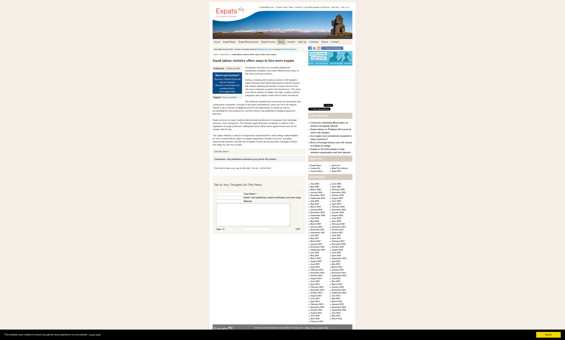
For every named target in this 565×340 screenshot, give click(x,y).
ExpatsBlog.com (267, 7)
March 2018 (315, 224)
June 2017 (336, 235)
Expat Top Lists (266, 49)
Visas (224, 97)
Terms (313, 328)
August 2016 (337, 250)
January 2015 (338, 270)
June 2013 (315, 298)
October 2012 (316, 310)
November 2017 (317, 230)
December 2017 (339, 227)
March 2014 (337, 284)
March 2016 (315, 258)
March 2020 (315, 189)
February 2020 (338, 189)
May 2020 (314, 187)
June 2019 (336, 201)
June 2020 (336, 184)
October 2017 (338, 230)
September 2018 (317, 215)
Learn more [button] (95, 334)
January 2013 (338, 304)
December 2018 (339, 210)
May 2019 (314, 204)
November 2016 (317, 247)
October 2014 (316, 275)
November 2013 (339, 290)
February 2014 (316, 287)
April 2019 (336, 204)
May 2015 (336, 264)
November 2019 (317, 195)
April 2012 (315, 319)
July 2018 (314, 218)
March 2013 (337, 301)
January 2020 (316, 192)
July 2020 (314, 184)
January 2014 (338, 287)
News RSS (336, 171)
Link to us (345, 7)
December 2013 (317, 290)
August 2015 (316, 261)
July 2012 (336, 313)
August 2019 (337, 198)
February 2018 (338, 224)
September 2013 (339, 293)
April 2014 (315, 284)
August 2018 (337, 215)
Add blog (335, 7)
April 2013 (315, 301)
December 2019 (339, 192)
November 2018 (317, 212)
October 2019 (338, 195)
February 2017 (338, 241)
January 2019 (316, 210)
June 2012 (315, 316)
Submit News (316, 171)
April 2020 (336, 187)
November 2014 (339, 273)
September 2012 (339, 310)
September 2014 (339, 275)
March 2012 (337, 319)
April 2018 (336, 221)
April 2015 (315, 267)
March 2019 (315, 207)
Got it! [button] (548, 335)
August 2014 (316, 278)
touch (227, 91)
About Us (336, 165)
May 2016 (314, 255)
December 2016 (339, 244)
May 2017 (314, 238)
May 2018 (314, 221)
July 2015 (336, 261)
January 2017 (316, 244)
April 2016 (336, 255)
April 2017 (336, 238)
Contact (320, 328)
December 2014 (317, 273)
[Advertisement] (330, 84)
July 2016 (314, 253)
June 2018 (336, 218)
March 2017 (315, 241)
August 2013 (316, 296)
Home (215, 55)
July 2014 (336, 278)
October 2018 (338, 212)
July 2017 (314, 235)
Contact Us (315, 168)
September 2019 (317, 198)
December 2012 (317, 307)
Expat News (225, 55)
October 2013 (316, 293)
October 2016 (338, 247)
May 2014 (336, 281)
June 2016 (336, 253)
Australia (232, 97)
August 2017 (337, 233)
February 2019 (338, 207)
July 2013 (336, 296)
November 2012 (339, 307)
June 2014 (315, 281)
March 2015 (337, 267)
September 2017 (317, 233)
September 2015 (339, 258)
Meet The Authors (340, 168)
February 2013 (316, 304)
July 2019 (314, 201)
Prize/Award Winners (288, 49)
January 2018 (316, 227)
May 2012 (336, 316)
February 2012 (316, 321)
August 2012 (316, 313)
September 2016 (317, 250)
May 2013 (336, 298)
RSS (326, 328)
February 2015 (316, 270)
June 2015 (315, 264)
